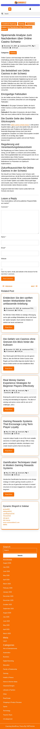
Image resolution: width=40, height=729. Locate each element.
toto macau (6, 520)
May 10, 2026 (10, 432)
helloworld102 (7, 511)
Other (5, 694)
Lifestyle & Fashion (9, 690)
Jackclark (21, 390)
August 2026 (7, 563)
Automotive (6, 652)
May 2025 (6, 625)
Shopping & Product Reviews (12, 702)
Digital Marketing (8, 661)
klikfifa (5, 524)
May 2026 (6, 575)
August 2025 (7, 613)
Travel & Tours (7, 715)
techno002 (6, 509)
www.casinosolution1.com (11, 522)
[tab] (9, 9)
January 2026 (7, 592)
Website (3, 258)
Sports (5, 706)
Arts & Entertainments (10, 648)
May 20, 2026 (10, 390)
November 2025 (8, 600)
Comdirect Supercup (9, 24)
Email (3, 248)
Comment (4, 207)
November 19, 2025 (12, 349)
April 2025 (6, 629)
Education (6, 665)
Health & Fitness (8, 677)
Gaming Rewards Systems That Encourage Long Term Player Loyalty (18, 424)
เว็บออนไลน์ (7, 516)
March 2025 (7, 633)
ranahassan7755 (25, 46)
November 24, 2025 (10, 46)
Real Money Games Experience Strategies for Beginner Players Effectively (18, 383)
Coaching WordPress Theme (14, 726)
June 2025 (6, 621)
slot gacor (6, 518)
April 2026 (6, 579)
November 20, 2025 (12, 308)
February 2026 (7, 588)
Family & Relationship (10, 669)
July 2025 (6, 617)
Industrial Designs (8, 686)
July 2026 (6, 567)
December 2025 (8, 596)
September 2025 (8, 608)
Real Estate (6, 698)
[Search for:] (20, 553)
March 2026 (7, 584)
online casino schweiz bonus (20, 125)
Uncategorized (7, 719)
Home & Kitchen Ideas (10, 681)
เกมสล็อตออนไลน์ (8, 513)
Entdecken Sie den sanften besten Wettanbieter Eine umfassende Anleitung (18, 300)
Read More (9, 327)
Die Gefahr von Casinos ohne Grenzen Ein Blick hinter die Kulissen (19, 342)
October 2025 (7, 604)
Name (3, 237)
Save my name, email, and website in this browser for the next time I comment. (19, 273)
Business (6, 657)
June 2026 (6, 571)
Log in (5, 641)
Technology (6, 710)
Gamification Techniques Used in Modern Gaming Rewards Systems (19, 465)
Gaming (21, 24)
